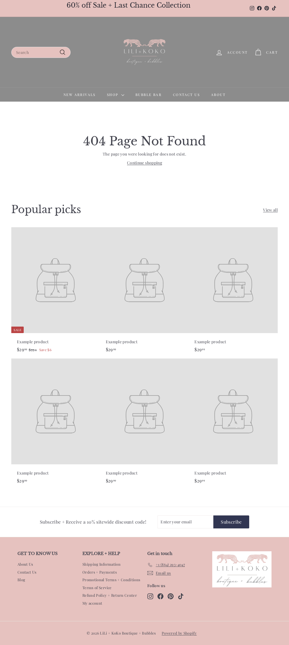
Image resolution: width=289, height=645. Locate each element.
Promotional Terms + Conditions (111, 579)
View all (270, 210)
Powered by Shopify (179, 633)
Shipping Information (101, 564)
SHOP (113, 94)
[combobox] (41, 52)
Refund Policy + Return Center (109, 595)
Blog (21, 579)
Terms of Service (97, 587)
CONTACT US (186, 94)
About (218, 94)
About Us (25, 564)
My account (92, 603)
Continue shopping (144, 162)
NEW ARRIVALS (80, 94)
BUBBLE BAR (148, 94)
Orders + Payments (99, 572)
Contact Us (27, 572)
